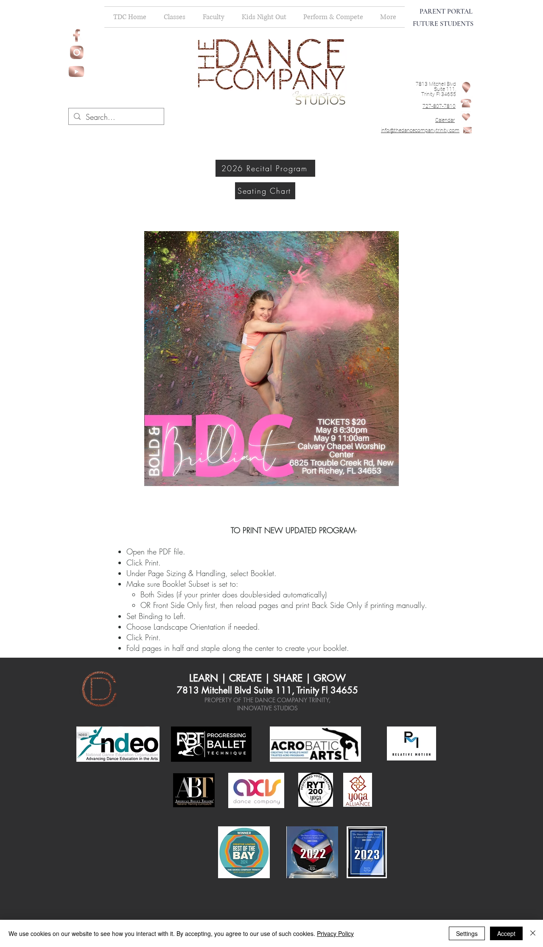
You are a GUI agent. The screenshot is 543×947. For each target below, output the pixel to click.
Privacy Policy (335, 933)
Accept (506, 933)
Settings (467, 933)
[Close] (533, 933)
